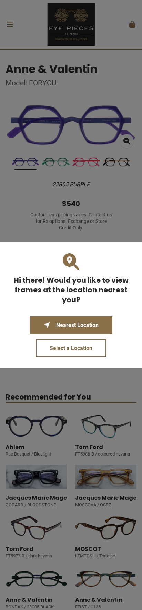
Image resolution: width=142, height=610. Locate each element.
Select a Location (71, 348)
